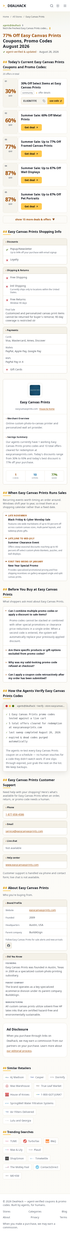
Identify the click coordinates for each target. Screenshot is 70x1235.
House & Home (47, 408)
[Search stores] (51, 6)
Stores (6, 1211)
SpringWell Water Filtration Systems (31, 1103)
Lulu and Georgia (20, 1120)
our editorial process (19, 1051)
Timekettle (41, 1158)
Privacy (35, 1217)
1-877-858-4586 (15, 814)
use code (54, 100)
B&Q (53, 1141)
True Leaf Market (51, 1086)
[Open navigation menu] (65, 6)
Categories (35, 1211)
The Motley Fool (19, 1167)
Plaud (37, 1149)
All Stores (17, 16)
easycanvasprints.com (42, 910)
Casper (39, 1077)
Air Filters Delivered (22, 1112)
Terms (63, 1217)
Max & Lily (16, 1149)
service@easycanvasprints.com (24, 831)
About (6, 1217)
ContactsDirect (49, 1167)
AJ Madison (17, 1077)
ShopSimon (17, 1158)
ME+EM (14, 1175)
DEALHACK (14, 5)
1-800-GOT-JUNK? (51, 1094)
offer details (43, 92)
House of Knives (19, 1094)
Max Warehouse (20, 1086)
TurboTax (33, 1141)
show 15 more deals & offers (35, 219)
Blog (64, 1211)
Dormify (60, 1077)
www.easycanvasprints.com (22, 864)
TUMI (13, 1141)
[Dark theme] (58, 6)
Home (6, 16)
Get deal (30, 127)
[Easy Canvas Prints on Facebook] (9, 945)
